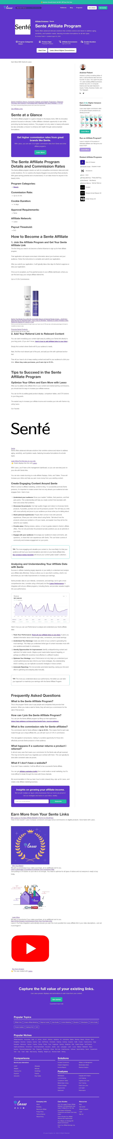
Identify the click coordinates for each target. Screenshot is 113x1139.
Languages (64, 1047)
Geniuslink (16, 1076)
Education (76, 1022)
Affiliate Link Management (85, 1062)
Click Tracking (82, 1083)
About (38, 1104)
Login (80, 1111)
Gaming (61, 1044)
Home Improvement (39, 1047)
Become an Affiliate (41, 1109)
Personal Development (25, 1049)
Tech (15, 1051)
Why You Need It (17, 866)
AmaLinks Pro (17, 1071)
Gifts (73, 1044)
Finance (35, 1044)
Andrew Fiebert (41, 36)
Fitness (45, 1044)
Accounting (27, 1039)
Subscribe (58, 801)
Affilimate (37, 1068)
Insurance (48, 1047)
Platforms (63, 7)
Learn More (40, 152)
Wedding (40, 1051)
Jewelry (54, 1047)
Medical (79, 1047)
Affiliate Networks (18, 1039)
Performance (82, 1090)
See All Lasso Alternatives (21, 1062)
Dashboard (61, 1090)
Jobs (58, 1047)
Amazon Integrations (63, 1065)
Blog (71, 7)
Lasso (35, 463)
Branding (38, 1107)
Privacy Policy (40, 1111)
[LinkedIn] (81, 93)
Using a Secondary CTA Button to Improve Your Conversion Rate (32, 869)
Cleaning (59, 1042)
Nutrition (16, 1049)
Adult (32, 1039)
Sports (87, 1049)
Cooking (64, 1042)
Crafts (75, 1042)
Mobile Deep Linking (63, 1083)
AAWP (15, 1066)
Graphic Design (79, 1044)
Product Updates (19, 1027)
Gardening (67, 1044)
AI (36, 1039)
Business (23, 1042)
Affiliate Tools (18, 1022)
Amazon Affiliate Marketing (31, 1022)
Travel (23, 1051)
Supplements (93, 1049)
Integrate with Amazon (85, 1075)
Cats (39, 1042)
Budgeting (16, 1042)
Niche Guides (94, 1022)
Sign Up (81, 1114)
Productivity (46, 1049)
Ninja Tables (38, 1076)
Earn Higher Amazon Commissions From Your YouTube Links (31, 921)
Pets (34, 1049)
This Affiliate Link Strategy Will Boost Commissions (65, 1121)
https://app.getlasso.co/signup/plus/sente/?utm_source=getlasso (35, 721)
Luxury (74, 1047)
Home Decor (29, 1047)
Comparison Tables (63, 1080)
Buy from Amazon (18, 969)
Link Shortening (62, 1078)
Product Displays (62, 1085)
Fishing (40, 1044)
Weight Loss (47, 1051)
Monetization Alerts (84, 1065)
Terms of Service (40, 1114)
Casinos (35, 1042)
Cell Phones (45, 1042)
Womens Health (56, 1051)
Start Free (42, 50)
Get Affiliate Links (17, 109)
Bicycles (87, 1039)
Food (49, 1044)
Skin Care (57, 1049)
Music (90, 1047)
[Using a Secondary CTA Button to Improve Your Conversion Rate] (30, 897)
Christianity (52, 1042)
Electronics (23, 1044)
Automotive (66, 1039)
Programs (79, 7)
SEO (37, 1027)
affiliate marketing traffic (28, 771)
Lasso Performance (57, 583)
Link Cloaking (82, 1078)
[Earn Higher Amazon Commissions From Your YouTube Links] (30, 948)
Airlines (40, 1039)
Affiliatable (37, 1066)
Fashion (29, 1044)
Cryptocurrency (88, 1042)
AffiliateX (16, 1068)
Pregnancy (39, 1049)
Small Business (65, 1049)
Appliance (56, 1039)
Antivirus (50, 1039)
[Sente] (30, 428)
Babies (72, 1039)
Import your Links (83, 1085)
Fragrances (55, 1044)
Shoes (52, 1049)
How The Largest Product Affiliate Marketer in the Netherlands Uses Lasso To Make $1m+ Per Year (66, 1106)
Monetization (84, 1022)
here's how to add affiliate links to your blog (51, 341)
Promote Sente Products (19, 329)
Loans (69, 1047)
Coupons (70, 1042)
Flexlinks (37, 1073)
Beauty (15, 187)
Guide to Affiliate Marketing (33, 7)
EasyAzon (16, 1073)
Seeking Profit (30, 1027)
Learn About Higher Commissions (62, 50)
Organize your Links (84, 1080)
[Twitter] (84, 93)
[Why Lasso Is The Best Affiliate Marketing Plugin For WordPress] (30, 845)
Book (92, 1039)
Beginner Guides (44, 1022)
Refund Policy (40, 1116)
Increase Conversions (63, 1062)
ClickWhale (37, 1071)
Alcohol (45, 1039)
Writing (63, 1051)
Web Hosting (33, 1051)
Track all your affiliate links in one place (46, 635)
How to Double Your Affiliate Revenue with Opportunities (65, 1117)
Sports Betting (80, 1049)
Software (73, 1049)
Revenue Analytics (83, 1067)
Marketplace (61, 1075)
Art (61, 1039)
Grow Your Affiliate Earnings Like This (66, 1126)
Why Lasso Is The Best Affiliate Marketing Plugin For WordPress (32, 818)
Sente (13, 448)
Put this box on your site (27, 461)
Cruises (81, 1042)
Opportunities (61, 1088)
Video (27, 1051)
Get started (103, 7)
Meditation (85, 1047)
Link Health (82, 1088)
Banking (77, 1039)
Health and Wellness (19, 1047)
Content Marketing (66, 1022)
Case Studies (55, 1022)
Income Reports (62, 1067)
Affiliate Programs (83, 1109)
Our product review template (23, 555)
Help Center (82, 1107)
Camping (29, 1042)
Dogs (94, 1042)
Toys (19, 1051)
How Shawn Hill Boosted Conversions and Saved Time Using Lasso (67, 1112)
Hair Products (88, 1044)
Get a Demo (92, 7)
